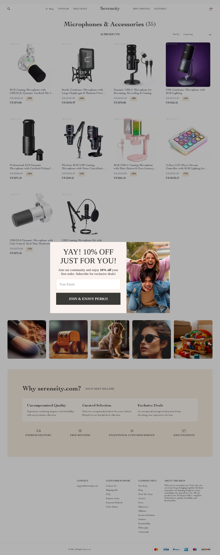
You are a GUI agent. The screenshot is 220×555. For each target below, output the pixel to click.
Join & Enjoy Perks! (88, 299)
